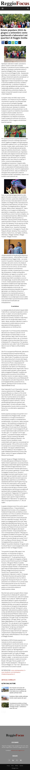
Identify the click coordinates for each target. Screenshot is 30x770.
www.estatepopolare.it (18, 670)
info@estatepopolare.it (8, 674)
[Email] (19, 42)
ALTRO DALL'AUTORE (8, 683)
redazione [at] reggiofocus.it (17, 750)
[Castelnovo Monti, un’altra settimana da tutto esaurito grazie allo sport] (5, 697)
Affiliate (16, 765)
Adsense (21, 765)
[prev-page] (2, 712)
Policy (12, 765)
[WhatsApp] (13, 42)
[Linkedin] (9, 42)
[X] (6, 42)
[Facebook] (2, 42)
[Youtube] (20, 760)
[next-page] (5, 712)
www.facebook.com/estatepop (10, 672)
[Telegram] (16, 42)
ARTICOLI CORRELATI (8, 680)
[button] (2, 8)
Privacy (8, 765)
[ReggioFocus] (15, 3)
